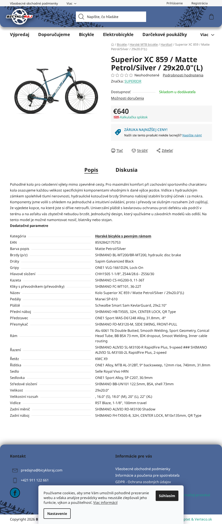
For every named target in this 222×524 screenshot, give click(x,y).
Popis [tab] (91, 169)
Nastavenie (57, 513)
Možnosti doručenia (127, 98)
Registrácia (199, 3)
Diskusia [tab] (127, 169)
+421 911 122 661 (35, 480)
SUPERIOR (132, 81)
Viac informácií (105, 502)
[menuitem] (20, 34)
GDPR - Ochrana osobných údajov (143, 481)
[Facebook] (15, 493)
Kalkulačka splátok (134, 117)
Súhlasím (167, 495)
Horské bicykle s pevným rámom (123, 236)
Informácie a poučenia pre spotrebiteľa (147, 475)
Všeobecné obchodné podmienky (34, 3)
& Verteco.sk (201, 519)
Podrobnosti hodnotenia (183, 75)
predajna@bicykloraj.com (41, 470)
